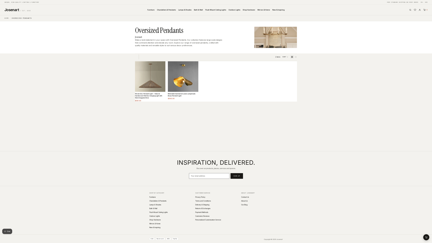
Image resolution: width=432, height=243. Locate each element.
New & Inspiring (278, 10)
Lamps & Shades (184, 10)
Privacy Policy (200, 197)
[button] (285, 56)
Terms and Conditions (203, 201)
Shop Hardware (249, 10)
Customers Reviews (202, 216)
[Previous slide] (138, 76)
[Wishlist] (415, 10)
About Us (244, 201)
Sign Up (237, 176)
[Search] (410, 10)
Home (6, 18)
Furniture (150, 10)
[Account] (420, 10)
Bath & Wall (198, 10)
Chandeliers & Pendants (166, 10)
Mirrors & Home (264, 10)
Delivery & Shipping (202, 205)
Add (162, 88)
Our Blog (244, 205)
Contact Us (245, 197)
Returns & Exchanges (202, 208)
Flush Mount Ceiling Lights (215, 10)
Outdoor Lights (234, 10)
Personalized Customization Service (208, 220)
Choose (195, 88)
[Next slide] (162, 76)
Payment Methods (201, 212)
